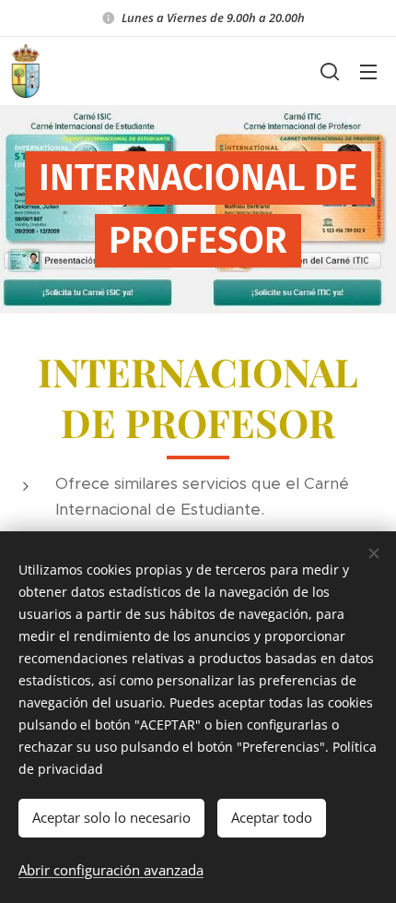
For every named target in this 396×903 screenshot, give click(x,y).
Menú (368, 71)
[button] (329, 71)
